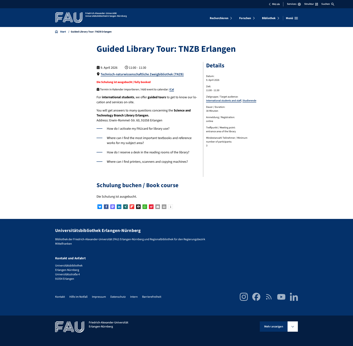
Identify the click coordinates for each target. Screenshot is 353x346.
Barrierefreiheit (151, 297)
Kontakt (60, 297)
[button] (99, 206)
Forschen (245, 18)
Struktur (309, 4)
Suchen (325, 4)
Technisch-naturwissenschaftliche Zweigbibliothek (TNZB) (142, 74)
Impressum (99, 297)
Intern (134, 297)
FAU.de (276, 4)
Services (291, 4)
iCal (171, 89)
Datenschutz (118, 297)
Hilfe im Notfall (78, 297)
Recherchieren (219, 18)
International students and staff (223, 100)
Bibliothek (269, 18)
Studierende (249, 100)
